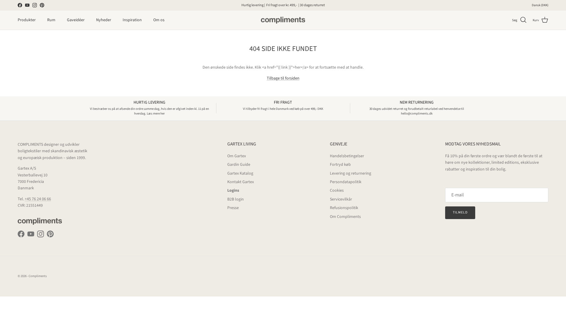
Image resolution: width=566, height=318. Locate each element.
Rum (51, 20)
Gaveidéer (76, 20)
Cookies (337, 190)
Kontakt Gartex (240, 182)
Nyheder (103, 20)
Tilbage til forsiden (283, 78)
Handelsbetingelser (347, 156)
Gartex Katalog (240, 173)
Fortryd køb (340, 165)
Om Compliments (345, 217)
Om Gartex (236, 156)
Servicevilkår (341, 199)
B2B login (235, 199)
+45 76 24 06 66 (38, 199)
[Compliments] (283, 20)
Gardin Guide (238, 165)
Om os (158, 20)
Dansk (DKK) (540, 5)
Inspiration (132, 20)
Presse (233, 208)
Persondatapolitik (345, 182)
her (314, 7)
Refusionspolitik (344, 208)
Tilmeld (460, 212)
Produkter (27, 20)
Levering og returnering (350, 173)
